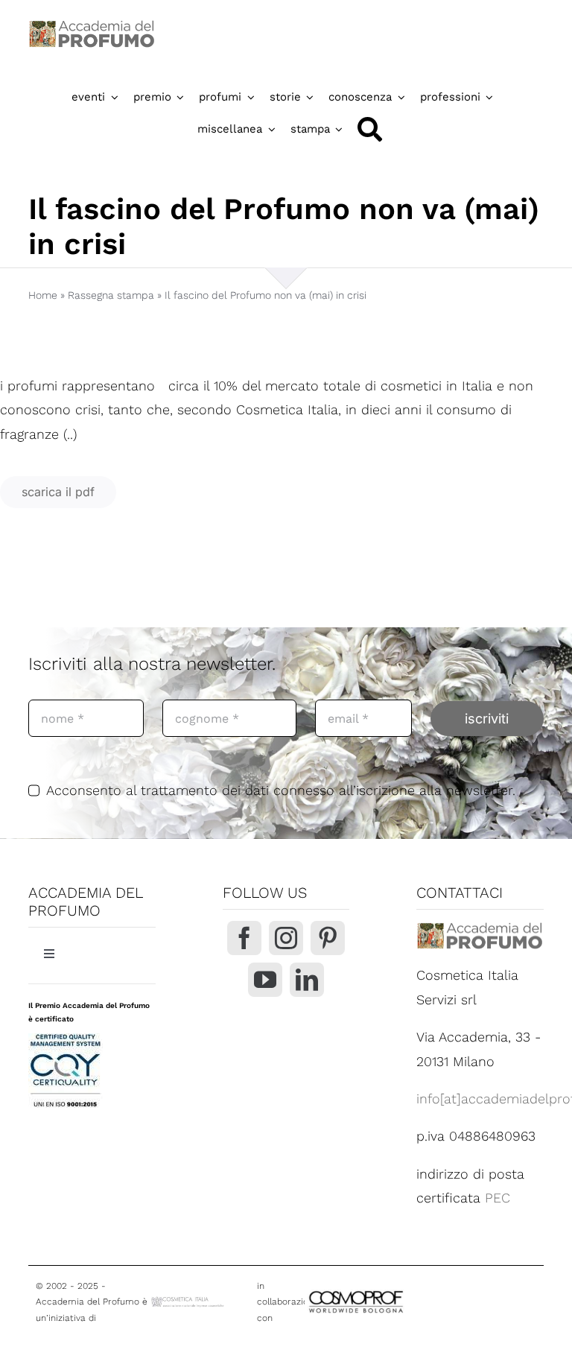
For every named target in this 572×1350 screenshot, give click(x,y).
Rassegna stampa (111, 295)
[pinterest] (328, 938)
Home (42, 295)
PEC (497, 1197)
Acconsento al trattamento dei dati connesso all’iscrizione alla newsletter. (280, 790)
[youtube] (265, 980)
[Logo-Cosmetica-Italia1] (188, 1301)
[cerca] (370, 129)
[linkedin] (307, 980)
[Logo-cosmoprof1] (395, 1291)
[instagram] (286, 938)
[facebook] (244, 938)
